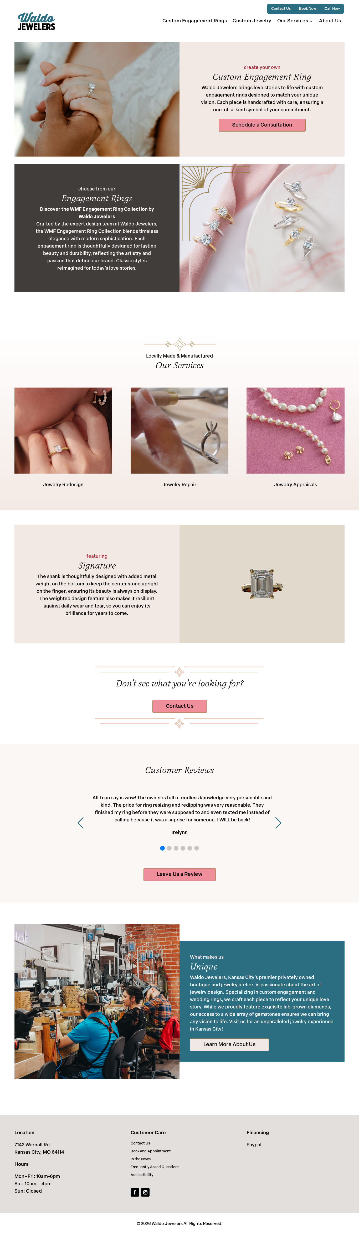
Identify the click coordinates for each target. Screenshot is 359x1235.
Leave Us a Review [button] (179, 874)
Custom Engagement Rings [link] (194, 21)
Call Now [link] (332, 9)
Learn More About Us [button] (229, 1044)
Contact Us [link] (281, 9)
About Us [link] (330, 21)
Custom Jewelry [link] (252, 21)
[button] (162, 848)
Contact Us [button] (179, 706)
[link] (36, 21)
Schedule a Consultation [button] (262, 125)
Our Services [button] (292, 21)
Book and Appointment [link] (151, 1151)
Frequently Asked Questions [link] (155, 1167)
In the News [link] (141, 1159)
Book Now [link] (307, 9)
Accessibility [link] (142, 1175)
